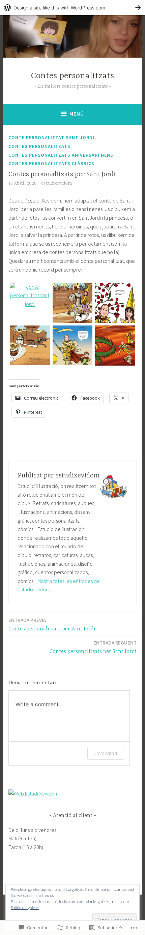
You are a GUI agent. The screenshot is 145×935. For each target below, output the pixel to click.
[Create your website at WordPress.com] (72, 7)
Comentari (105, 753)
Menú (76, 114)
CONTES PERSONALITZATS (39, 146)
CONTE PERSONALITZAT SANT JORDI (51, 137)
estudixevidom (56, 183)
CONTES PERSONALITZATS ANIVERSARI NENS (60, 155)
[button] (29, 296)
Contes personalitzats (72, 76)
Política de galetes (25, 907)
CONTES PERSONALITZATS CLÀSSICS (51, 163)
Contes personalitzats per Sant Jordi (51, 624)
